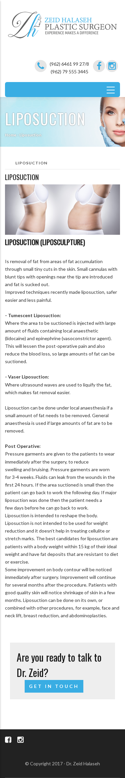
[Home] (62, 21)
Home (10, 134)
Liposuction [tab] (31, 162)
